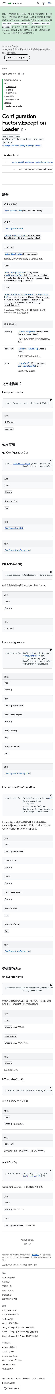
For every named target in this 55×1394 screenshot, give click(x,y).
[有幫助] (19, 74)
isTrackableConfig (28, 348)
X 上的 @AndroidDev (11, 1314)
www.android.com (10, 1356)
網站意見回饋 (9, 1383)
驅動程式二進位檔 (9, 1299)
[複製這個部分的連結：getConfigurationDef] (31, 452)
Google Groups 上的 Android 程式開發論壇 (20, 1332)
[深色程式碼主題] (51, 400)
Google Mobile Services (12, 1360)
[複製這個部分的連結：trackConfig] (19, 1162)
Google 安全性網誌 (10, 1323)
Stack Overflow (8, 1364)
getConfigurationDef (16, 235)
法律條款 (26, 1378)
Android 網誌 (7, 1319)
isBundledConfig (13, 254)
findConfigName (27, 331)
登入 (50, 3)
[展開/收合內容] (20, 80)
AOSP (4, 68)
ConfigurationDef (14, 228)
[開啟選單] (4, 3)
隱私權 (42, 1378)
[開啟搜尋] (38, 3)
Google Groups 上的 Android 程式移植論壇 (20, 1336)
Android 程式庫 (8, 1277)
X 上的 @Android (9, 1310)
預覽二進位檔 (7, 1290)
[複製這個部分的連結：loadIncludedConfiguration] (37, 787)
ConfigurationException (17, 550)
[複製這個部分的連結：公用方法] (17, 444)
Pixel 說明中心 (8, 1351)
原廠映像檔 (6, 1295)
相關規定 (6, 1282)
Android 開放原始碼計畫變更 (18, 33)
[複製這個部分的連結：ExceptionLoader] (25, 392)
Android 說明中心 (9, 1347)
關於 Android (7, 1378)
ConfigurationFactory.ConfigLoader (21, 145)
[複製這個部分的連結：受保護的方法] (24, 968)
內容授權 (35, 1255)
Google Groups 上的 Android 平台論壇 (18, 1327)
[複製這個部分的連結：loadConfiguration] (27, 642)
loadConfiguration (14, 272)
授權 (34, 1378)
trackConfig (25, 363)
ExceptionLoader (13, 210)
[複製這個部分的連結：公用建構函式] (24, 384)
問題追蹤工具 (7, 1368)
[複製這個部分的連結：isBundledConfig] (25, 564)
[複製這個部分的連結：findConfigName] (25, 977)
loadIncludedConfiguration (19, 294)
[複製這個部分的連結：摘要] (11, 194)
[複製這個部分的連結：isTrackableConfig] (27, 1079)
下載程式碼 (6, 1286)
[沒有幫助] (23, 74)
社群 (18, 1378)
